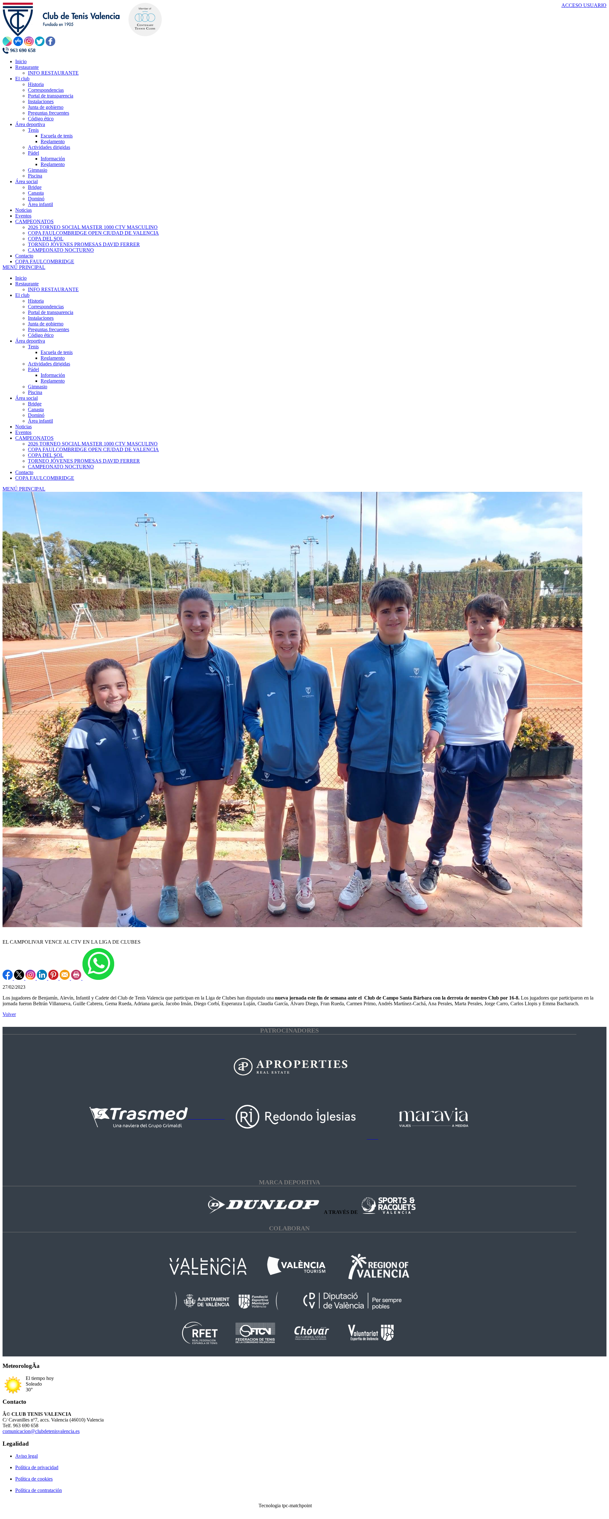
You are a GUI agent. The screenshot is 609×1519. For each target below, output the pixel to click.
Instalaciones (41, 318)
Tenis (33, 346)
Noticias (23, 426)
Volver (9, 1014)
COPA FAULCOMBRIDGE (44, 478)
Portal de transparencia (50, 312)
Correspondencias (46, 306)
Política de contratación (38, 1490)
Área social (26, 398)
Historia (36, 301)
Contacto (24, 472)
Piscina (35, 392)
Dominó (36, 415)
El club (22, 295)
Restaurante (27, 283)
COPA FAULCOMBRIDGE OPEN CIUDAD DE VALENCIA (93, 449)
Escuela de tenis (57, 352)
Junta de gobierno (45, 323)
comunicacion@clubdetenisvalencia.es (41, 1431)
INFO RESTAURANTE (53, 289)
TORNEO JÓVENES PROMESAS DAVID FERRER (84, 461)
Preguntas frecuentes (48, 329)
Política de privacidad (36, 1467)
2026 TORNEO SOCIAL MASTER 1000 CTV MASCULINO (93, 443)
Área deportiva (30, 341)
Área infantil (40, 421)
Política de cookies (34, 1479)
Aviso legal (26, 1456)
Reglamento (53, 358)
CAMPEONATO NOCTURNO (61, 466)
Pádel (33, 369)
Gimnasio (37, 386)
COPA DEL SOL (45, 455)
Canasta (36, 409)
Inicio (21, 278)
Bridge (35, 403)
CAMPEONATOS (34, 438)
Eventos (23, 432)
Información (53, 375)
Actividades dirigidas (49, 363)
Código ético (41, 335)
